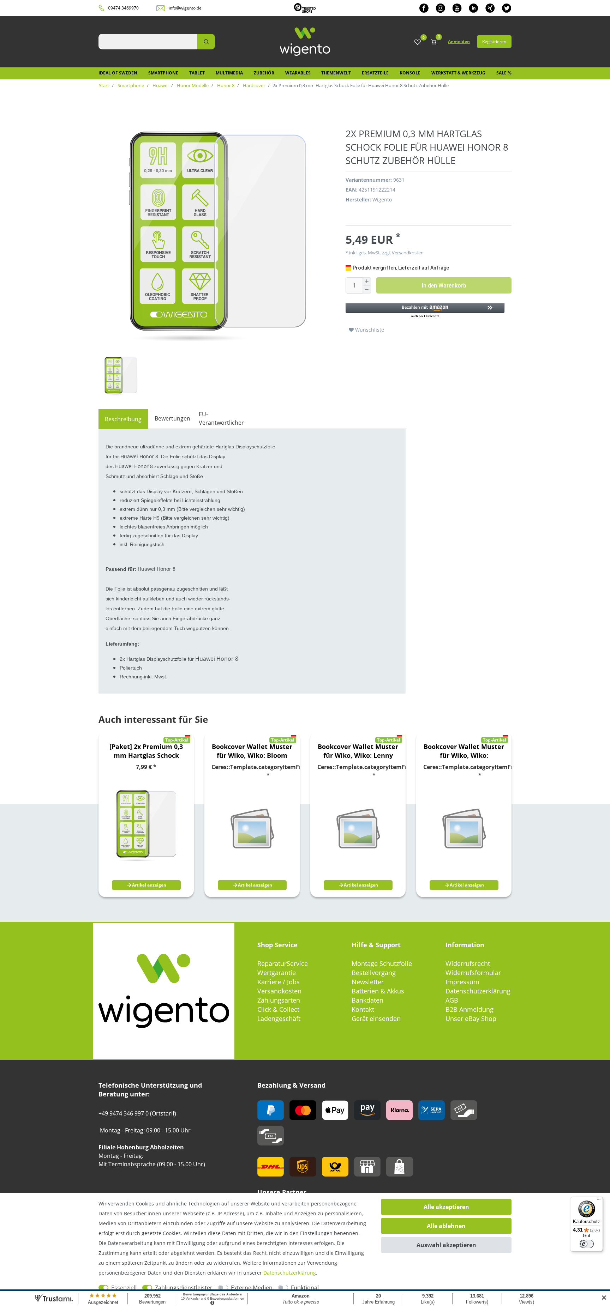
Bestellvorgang (374, 972)
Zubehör (264, 73)
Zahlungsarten (278, 1000)
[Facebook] (424, 8)
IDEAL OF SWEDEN (117, 73)
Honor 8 (225, 85)
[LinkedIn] (473, 8)
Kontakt (363, 1009)
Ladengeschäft (278, 1018)
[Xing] (490, 8)
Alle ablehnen (446, 1226)
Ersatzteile (375, 73)
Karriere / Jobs (278, 982)
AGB (451, 1000)
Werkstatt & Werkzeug (458, 73)
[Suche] (206, 41)
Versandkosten (279, 991)
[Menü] (598, 1201)
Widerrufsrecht (467, 963)
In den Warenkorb (444, 285)
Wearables (298, 73)
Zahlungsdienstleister (184, 1288)
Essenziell (124, 1288)
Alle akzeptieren (446, 1207)
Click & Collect (278, 1009)
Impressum (462, 982)
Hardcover (253, 85)
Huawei (159, 85)
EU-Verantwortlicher (221, 418)
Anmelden (459, 41)
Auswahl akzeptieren (446, 1245)
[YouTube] (457, 8)
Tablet (197, 73)
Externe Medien (252, 1288)
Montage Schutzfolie (382, 963)
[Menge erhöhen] (367, 281)
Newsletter (368, 982)
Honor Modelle (192, 85)
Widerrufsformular (473, 972)
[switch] (587, 1244)
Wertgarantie (276, 972)
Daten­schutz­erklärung (289, 1272)
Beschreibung (123, 419)
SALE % (504, 73)
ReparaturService (282, 963)
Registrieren (494, 41)
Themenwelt (336, 73)
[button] (425, 311)
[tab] (123, 419)
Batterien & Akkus (378, 991)
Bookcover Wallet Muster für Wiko (252, 751)
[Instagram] (440, 8)
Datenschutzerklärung (477, 991)
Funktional (305, 1288)
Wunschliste (369, 329)
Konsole (410, 73)
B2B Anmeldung (469, 1009)
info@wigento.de (185, 8)
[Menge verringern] (367, 290)
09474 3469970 (123, 8)
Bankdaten (367, 1000)
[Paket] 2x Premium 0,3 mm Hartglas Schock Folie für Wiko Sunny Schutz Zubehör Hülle (146, 751)
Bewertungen (172, 418)
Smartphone (163, 73)
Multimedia (229, 73)
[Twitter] (507, 8)
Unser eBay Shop (470, 1018)
